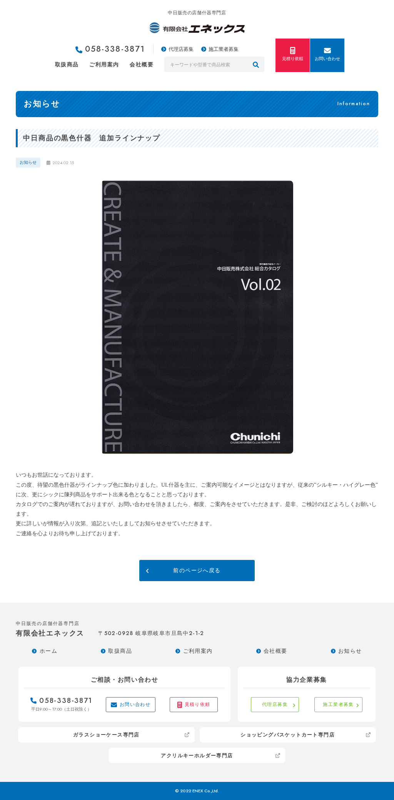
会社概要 (142, 64)
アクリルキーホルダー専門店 (197, 755)
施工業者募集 (224, 49)
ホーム (48, 651)
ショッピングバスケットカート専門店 (287, 735)
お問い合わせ (327, 58)
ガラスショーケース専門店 (106, 735)
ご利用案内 (104, 64)
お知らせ (350, 651)
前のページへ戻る (196, 570)
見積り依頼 (292, 58)
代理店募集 (181, 49)
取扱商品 (67, 64)
